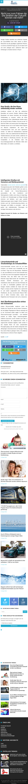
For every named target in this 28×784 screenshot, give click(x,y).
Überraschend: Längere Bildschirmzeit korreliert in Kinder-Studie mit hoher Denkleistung (12, 453)
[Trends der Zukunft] (14, 2)
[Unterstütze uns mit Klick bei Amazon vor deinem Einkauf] (21, 359)
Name (2, 399)
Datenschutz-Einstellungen (8, 735)
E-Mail (2, 404)
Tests (2, 743)
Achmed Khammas (6, 366)
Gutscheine (4, 747)
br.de (6, 336)
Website (2, 409)
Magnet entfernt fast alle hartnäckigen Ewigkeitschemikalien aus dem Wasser (12, 587)
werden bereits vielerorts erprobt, (16, 185)
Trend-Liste (4, 745)
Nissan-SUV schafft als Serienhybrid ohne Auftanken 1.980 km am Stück (13, 561)
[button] (7, 27)
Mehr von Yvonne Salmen (13, 426)
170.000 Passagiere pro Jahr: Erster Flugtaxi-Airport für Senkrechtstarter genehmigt (11, 507)
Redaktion (3, 729)
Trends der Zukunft (6, 726)
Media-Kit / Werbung (6, 734)
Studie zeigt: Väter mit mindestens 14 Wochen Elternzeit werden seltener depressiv (14, 480)
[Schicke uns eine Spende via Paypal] (7, 359)
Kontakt (3, 727)
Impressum (3, 730)
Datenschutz (4, 732)
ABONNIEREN (14, 625)
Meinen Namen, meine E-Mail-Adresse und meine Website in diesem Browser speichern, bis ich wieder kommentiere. (13, 416)
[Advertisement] (14, 67)
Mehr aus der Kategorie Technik (13, 429)
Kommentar (3, 387)
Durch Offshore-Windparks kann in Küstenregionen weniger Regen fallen (11, 535)
